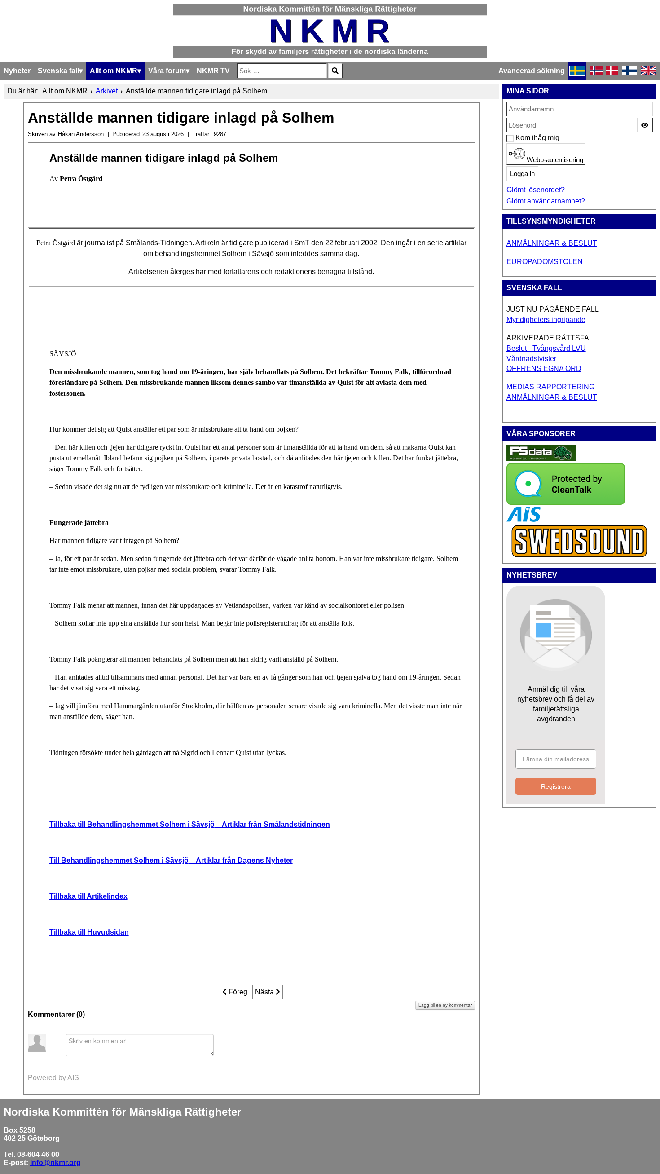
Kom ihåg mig (520, 137)
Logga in (522, 173)
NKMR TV (213, 71)
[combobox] (282, 70)
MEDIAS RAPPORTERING (550, 387)
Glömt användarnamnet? (545, 201)
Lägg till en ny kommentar (445, 1005)
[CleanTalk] (565, 502)
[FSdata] (541, 459)
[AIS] (523, 519)
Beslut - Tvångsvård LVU (546, 348)
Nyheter (17, 71)
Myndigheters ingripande (545, 319)
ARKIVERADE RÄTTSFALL (551, 338)
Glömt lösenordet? (535, 190)
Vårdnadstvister (531, 358)
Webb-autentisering (554, 159)
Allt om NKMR (113, 71)
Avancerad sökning (531, 71)
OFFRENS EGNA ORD (543, 368)
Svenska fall (58, 71)
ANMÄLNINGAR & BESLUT (551, 243)
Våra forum (167, 71)
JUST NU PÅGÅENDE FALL (552, 309)
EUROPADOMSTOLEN (544, 261)
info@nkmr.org (55, 1162)
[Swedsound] (579, 556)
